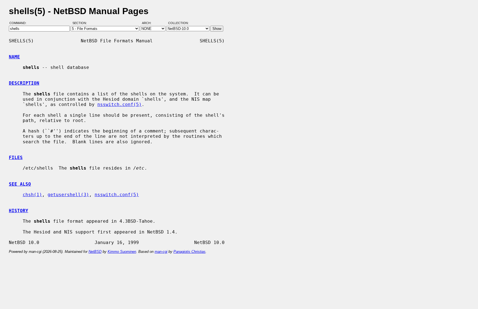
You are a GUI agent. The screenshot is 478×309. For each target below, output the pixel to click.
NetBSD (95, 252)
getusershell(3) (68, 194)
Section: (80, 23)
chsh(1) (32, 194)
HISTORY (18, 210)
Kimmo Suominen (122, 252)
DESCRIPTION (24, 83)
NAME (14, 56)
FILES (16, 157)
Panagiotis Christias (189, 252)
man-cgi (161, 252)
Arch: (149, 23)
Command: (19, 23)
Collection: (178, 23)
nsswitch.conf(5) (119, 104)
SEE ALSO (20, 184)
